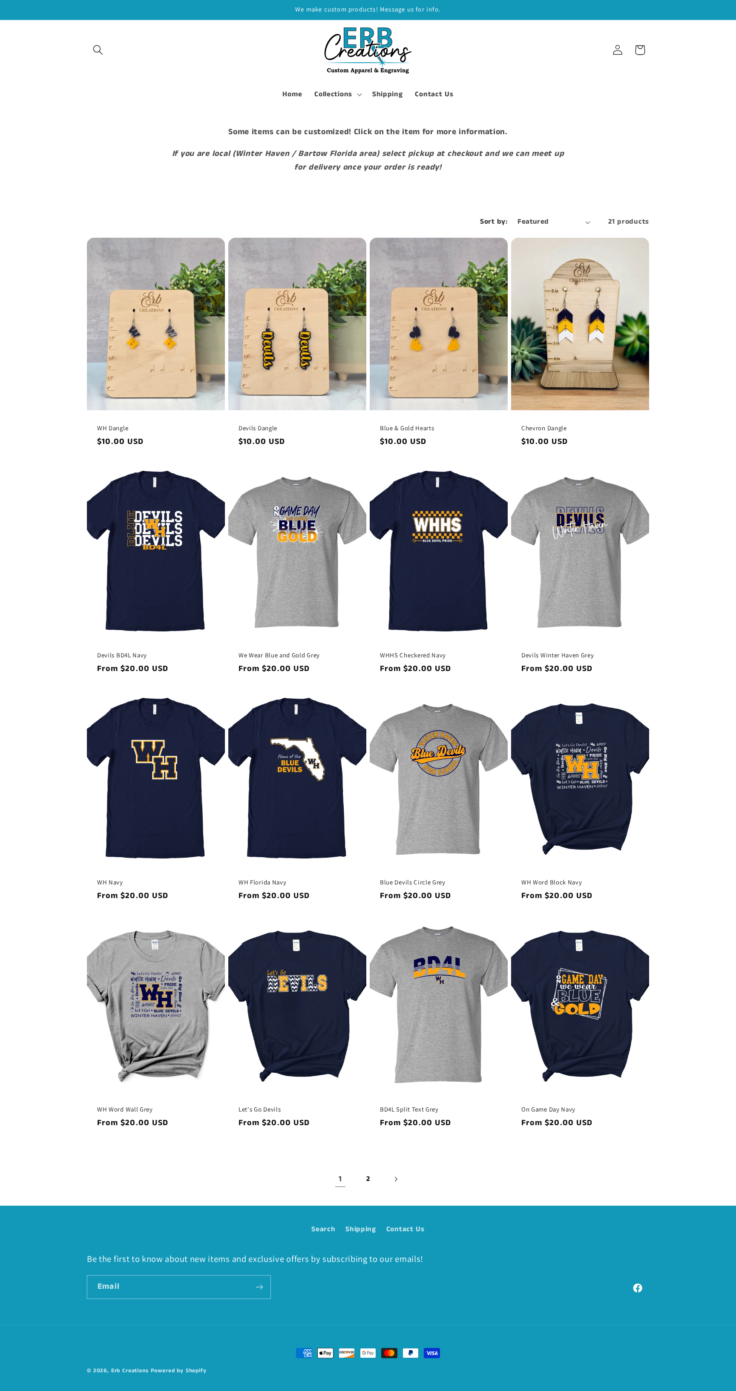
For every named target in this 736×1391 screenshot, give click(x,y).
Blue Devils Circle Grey (413, 882)
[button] (98, 50)
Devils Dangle (258, 428)
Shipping (360, 1229)
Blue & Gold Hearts (407, 428)
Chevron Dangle (544, 428)
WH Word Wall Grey (125, 1109)
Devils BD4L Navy (122, 655)
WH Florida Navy (262, 882)
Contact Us (405, 1229)
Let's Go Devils (260, 1109)
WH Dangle (112, 428)
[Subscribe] (259, 1287)
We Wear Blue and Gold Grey (279, 655)
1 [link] (340, 1179)
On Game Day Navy (548, 1109)
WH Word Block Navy (551, 882)
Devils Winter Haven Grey (557, 655)
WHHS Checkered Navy (413, 655)
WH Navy (110, 882)
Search (323, 1229)
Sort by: (493, 222)
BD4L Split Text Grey (409, 1109)
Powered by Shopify (179, 1371)
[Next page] (395, 1179)
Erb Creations (130, 1371)
